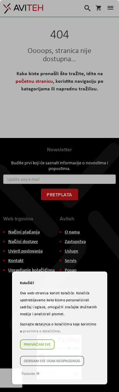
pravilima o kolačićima (41, 331)
